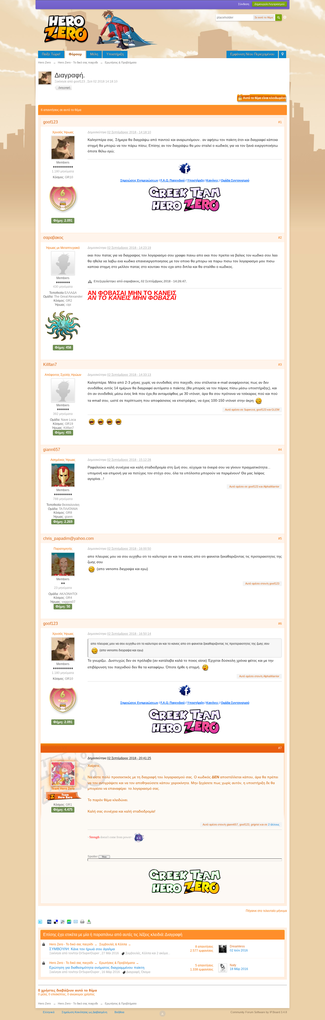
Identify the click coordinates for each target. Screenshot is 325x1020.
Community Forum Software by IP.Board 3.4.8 (259, 1012)
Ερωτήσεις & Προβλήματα (117, 963)
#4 (280, 449)
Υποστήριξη (115, 54)
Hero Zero (44, 1003)
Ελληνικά (48, 1012)
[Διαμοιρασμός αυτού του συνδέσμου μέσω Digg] (49, 922)
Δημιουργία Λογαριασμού (269, 4)
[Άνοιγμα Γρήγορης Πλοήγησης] (282, 54)
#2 (280, 237)
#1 (280, 122)
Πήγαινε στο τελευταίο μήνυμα (266, 911)
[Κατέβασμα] (89, 922)
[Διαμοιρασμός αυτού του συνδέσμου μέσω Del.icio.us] (56, 922)
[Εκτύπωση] (82, 922)
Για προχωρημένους (285, 17)
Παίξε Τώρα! (51, 54)
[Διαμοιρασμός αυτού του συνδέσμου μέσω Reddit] (62, 922)
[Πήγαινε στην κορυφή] (162, 1014)
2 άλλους (273, 824)
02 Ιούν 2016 (239, 950)
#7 (280, 748)
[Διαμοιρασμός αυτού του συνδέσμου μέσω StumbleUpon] (69, 922)
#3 (280, 364)
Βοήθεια (119, 1012)
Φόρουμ (75, 54)
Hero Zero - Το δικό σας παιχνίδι (71, 944)
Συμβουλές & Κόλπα (113, 944)
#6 (280, 623)
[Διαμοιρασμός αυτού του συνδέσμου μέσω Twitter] (40, 922)
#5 (280, 538)
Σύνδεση (243, 4)
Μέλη (94, 54)
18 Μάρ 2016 (239, 969)
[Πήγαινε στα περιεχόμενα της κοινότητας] (101, 29)
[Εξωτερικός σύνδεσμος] (184, 168)
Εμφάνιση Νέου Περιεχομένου (252, 54)
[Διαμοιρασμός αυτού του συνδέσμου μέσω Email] (76, 922)
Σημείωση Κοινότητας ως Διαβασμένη (84, 1012)
